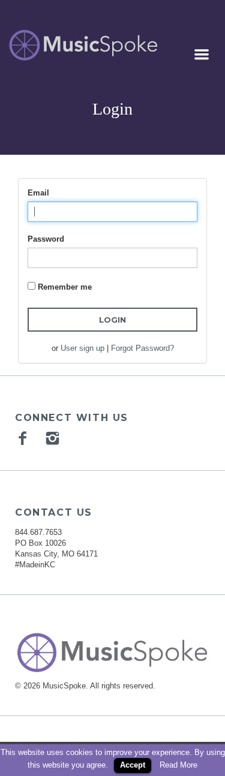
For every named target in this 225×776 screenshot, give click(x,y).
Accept (132, 764)
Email (38, 192)
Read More (178, 764)
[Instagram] (54, 437)
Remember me (65, 286)
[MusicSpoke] (83, 45)
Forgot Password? (142, 348)
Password (46, 238)
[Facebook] (24, 437)
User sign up (82, 348)
